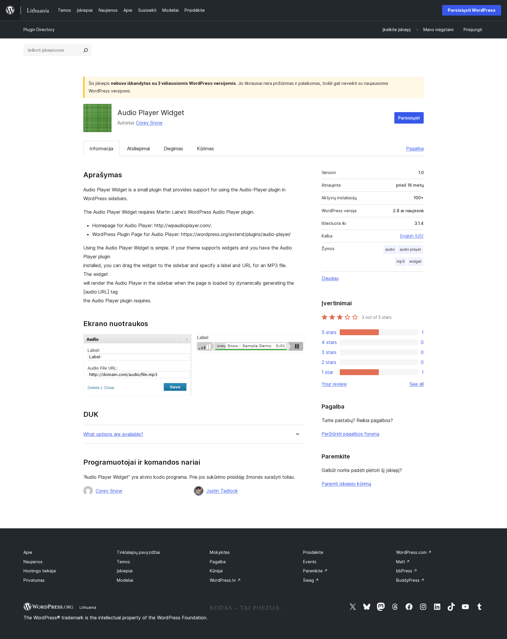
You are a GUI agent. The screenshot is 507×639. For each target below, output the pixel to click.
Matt (403, 561)
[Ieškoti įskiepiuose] (86, 50)
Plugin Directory (39, 29)
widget (415, 261)
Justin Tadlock (222, 491)
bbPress (406, 570)
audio (390, 249)
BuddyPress (410, 580)
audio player (410, 249)
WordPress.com (414, 552)
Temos (123, 561)
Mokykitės (220, 552)
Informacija (101, 148)
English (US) (412, 235)
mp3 (401, 261)
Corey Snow (149, 123)
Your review (334, 384)
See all (417, 384)
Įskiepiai (125, 570)
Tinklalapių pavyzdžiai (138, 552)
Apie (27, 552)
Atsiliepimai (138, 148)
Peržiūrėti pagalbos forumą (350, 434)
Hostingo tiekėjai (39, 570)
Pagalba (415, 148)
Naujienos (33, 561)
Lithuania (88, 607)
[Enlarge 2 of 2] (297, 342)
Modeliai (125, 580)
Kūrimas (205, 148)
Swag (311, 580)
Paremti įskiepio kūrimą (346, 484)
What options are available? (113, 434)
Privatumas (34, 580)
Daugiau (330, 278)
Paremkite (315, 570)
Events (309, 561)
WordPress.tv (225, 580)
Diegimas (173, 148)
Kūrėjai (216, 570)
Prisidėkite (313, 552)
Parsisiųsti (409, 117)
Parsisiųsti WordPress (472, 10)
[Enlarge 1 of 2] (184, 342)
